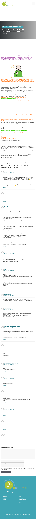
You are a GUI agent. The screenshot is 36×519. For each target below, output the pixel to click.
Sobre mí (4, 498)
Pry (4, 420)
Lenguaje (10, 26)
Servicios (4, 499)
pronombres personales (17, 26)
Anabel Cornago (7, 206)
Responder (4, 187)
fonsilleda (6, 390)
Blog (3, 502)
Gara (5, 252)
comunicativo (5, 26)
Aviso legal (21, 498)
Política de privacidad (22, 499)
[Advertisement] (18, 13)
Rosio (5, 269)
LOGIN (20, 502)
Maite (5, 171)
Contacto (4, 503)
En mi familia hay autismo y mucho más (12, 326)
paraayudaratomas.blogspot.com (11, 363)
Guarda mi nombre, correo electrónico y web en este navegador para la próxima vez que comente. (18, 469)
